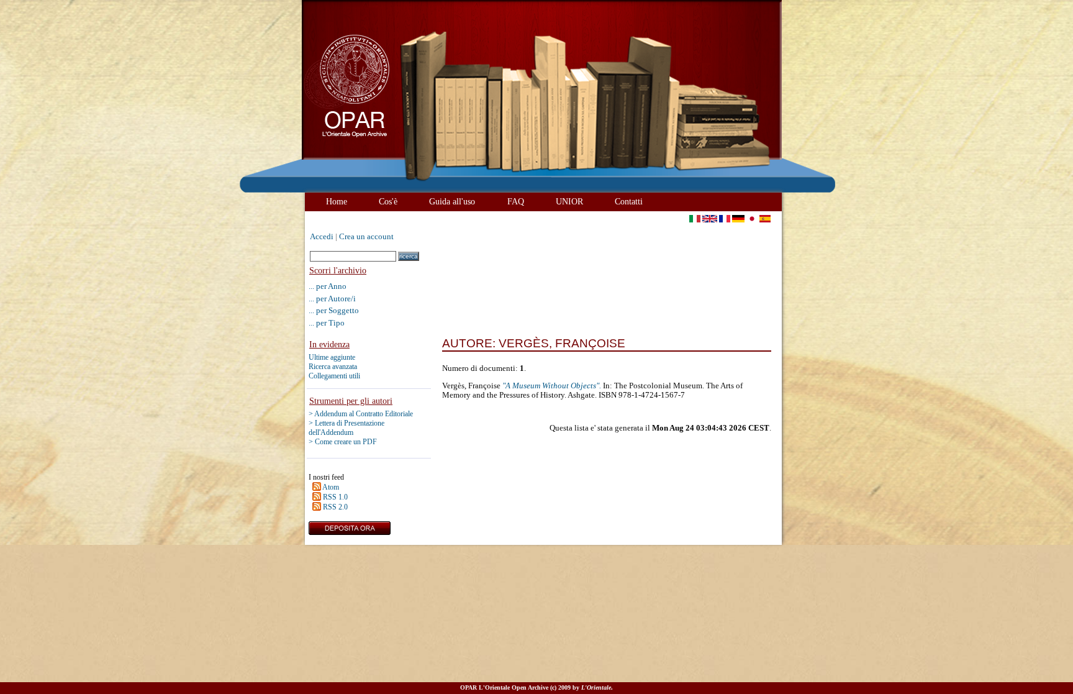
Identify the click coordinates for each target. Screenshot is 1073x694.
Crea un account (366, 236)
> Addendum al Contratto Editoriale (361, 413)
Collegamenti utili (334, 376)
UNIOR (569, 201)
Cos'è (388, 201)
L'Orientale (596, 687)
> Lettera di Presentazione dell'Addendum (346, 428)
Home (336, 201)
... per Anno (327, 286)
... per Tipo (327, 322)
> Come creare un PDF (343, 441)
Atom (330, 487)
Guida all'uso (452, 201)
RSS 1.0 (335, 497)
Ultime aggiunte (332, 357)
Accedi (321, 236)
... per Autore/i (332, 298)
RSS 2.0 (335, 507)
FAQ (515, 201)
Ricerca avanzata (333, 366)
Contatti (629, 201)
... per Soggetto (334, 310)
